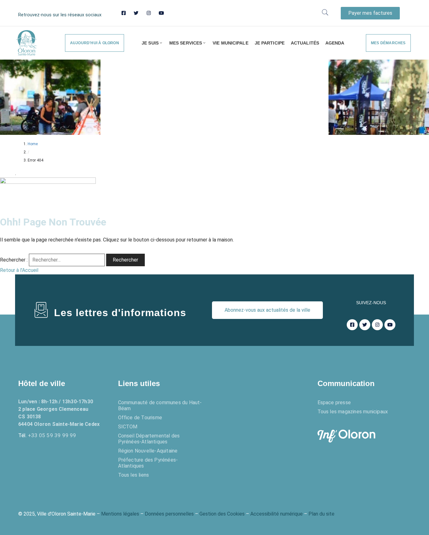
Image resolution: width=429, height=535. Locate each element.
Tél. (47, 435)
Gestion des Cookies (222, 514)
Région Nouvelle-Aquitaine (148, 451)
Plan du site (321, 514)
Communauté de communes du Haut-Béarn (160, 405)
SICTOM (128, 427)
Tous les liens (133, 475)
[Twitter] (136, 13)
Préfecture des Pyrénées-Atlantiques (148, 463)
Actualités (305, 42)
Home (33, 144)
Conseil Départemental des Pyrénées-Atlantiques (149, 439)
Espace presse (334, 402)
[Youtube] (161, 13)
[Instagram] (148, 13)
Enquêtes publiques (254, 383)
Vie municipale (230, 42)
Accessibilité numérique (276, 514)
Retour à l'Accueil (19, 270)
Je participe (270, 42)
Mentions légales (120, 514)
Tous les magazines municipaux (353, 412)
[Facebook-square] (123, 13)
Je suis (150, 42)
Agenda (335, 42)
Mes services (185, 42)
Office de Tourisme (140, 418)
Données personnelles (169, 514)
